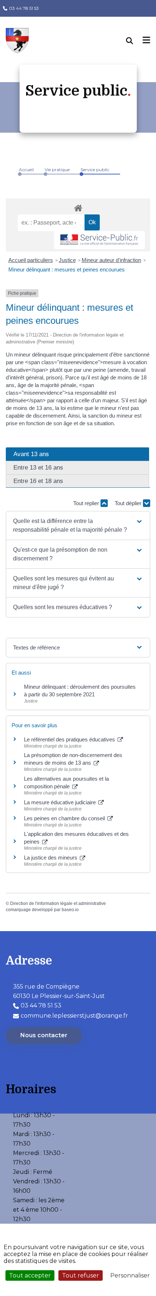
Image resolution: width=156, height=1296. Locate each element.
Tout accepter (30, 1275)
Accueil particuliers (30, 260)
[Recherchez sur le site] (135, 41)
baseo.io (70, 909)
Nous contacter (43, 1035)
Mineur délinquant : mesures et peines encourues (66, 269)
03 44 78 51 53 (24, 8)
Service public (95, 169)
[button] (78, 525)
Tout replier (86, 503)
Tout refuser (80, 1275)
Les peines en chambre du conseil (65, 818)
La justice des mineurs (51, 857)
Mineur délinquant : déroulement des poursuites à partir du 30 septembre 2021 (80, 690)
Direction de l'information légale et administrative (58, 903)
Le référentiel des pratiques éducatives (70, 739)
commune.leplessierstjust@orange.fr (74, 1015)
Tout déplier (129, 503)
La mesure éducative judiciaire (60, 802)
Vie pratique (57, 169)
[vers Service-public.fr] (99, 240)
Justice (67, 260)
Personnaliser (130, 1275)
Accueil (26, 169)
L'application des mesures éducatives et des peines (76, 838)
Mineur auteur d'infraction (111, 260)
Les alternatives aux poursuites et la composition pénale (66, 782)
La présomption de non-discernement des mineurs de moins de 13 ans (73, 759)
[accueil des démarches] (78, 207)
